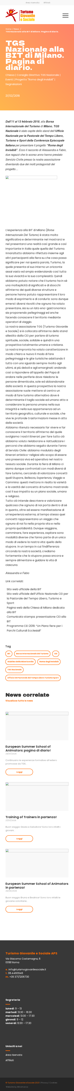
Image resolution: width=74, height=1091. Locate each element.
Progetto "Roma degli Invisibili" (34, 79)
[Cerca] (55, 15)
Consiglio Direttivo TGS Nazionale (38, 75)
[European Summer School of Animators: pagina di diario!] (37, 726)
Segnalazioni (14, 84)
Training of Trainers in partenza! (31, 817)
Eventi (9, 79)
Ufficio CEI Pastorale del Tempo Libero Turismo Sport (33, 677)
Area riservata (32, 2)
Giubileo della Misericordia (20, 661)
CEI (55, 653)
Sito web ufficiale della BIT (24, 589)
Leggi (19, 772)
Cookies (53, 1082)
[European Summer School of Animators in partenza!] (37, 863)
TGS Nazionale (14, 669)
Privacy (44, 1082)
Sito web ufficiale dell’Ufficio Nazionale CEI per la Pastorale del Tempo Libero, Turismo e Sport (37, 598)
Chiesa (10, 75)
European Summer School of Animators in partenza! (37, 885)
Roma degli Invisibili (49, 661)
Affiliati (47, 2)
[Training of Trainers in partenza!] (37, 796)
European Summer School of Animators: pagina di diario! (28, 748)
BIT (8, 653)
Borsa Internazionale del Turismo (32, 653)
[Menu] (63, 15)
